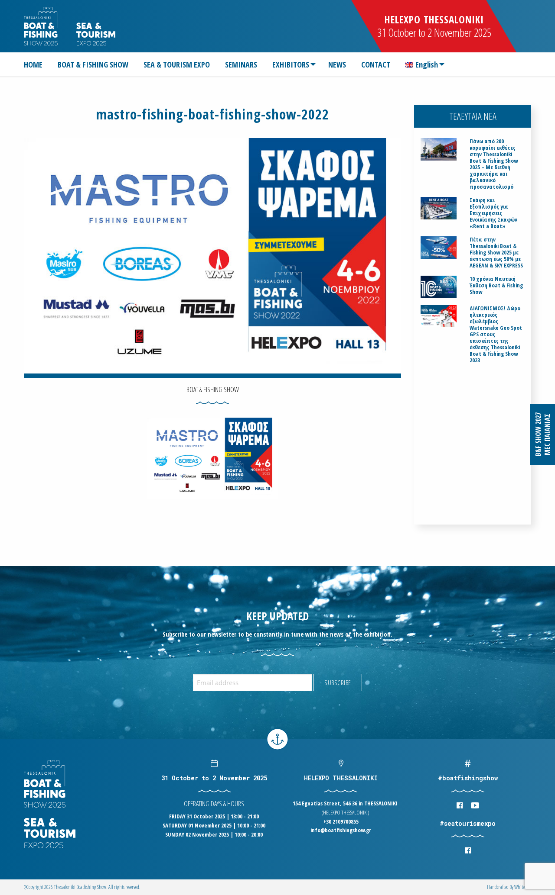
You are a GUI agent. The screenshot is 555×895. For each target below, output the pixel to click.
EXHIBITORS (290, 64)
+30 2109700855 (341, 821)
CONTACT (375, 64)
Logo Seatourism (95, 34)
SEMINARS (241, 64)
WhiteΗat (522, 887)
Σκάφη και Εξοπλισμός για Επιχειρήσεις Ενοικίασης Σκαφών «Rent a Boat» (493, 213)
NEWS (337, 64)
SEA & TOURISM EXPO (177, 64)
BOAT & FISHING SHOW (93, 64)
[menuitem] (36, 64)
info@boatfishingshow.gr (340, 830)
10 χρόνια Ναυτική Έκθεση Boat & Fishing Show (496, 285)
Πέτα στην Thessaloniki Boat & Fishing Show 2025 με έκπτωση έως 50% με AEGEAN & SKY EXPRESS (496, 252)
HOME (33, 64)
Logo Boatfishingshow (41, 26)
